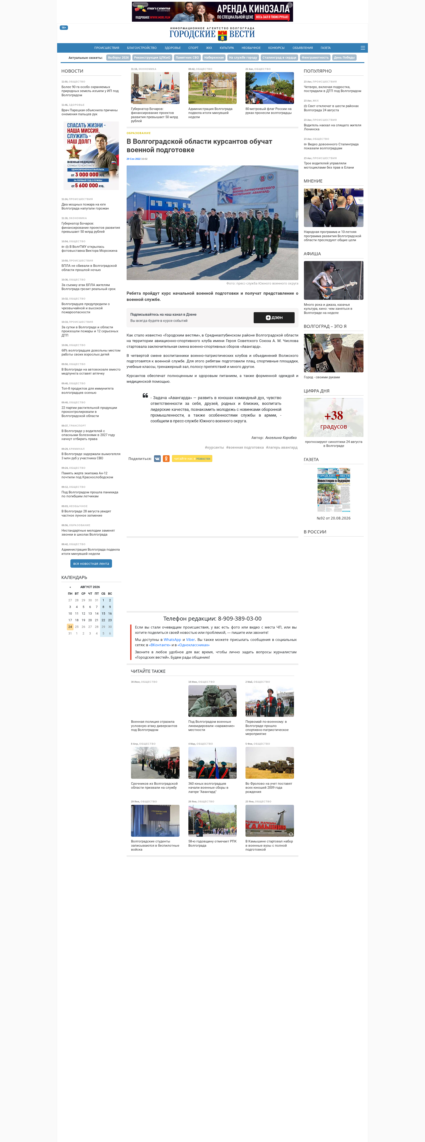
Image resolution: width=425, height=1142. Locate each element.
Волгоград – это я (325, 326)
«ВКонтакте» (160, 644)
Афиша (312, 253)
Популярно (318, 71)
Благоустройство (142, 48)
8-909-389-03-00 (240, 618)
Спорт (193, 48)
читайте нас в (192, 458)
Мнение (313, 181)
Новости (72, 71)
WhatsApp (173, 639)
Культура (227, 48)
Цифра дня (317, 391)
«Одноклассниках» (194, 644)
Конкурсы (276, 48)
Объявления (303, 48)
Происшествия (106, 48)
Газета (326, 48)
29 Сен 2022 (134, 159)
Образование (139, 133)
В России (315, 531)
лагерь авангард (283, 447)
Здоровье (173, 48)
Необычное (251, 48)
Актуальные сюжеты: (86, 58)
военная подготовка (246, 447)
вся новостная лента (91, 563)
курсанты (215, 447)
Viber (190, 639)
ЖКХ (209, 48)
